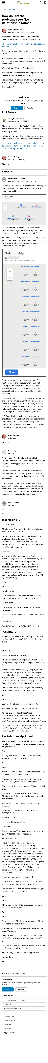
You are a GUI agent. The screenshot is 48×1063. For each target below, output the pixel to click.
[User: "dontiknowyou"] (4, 452)
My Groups (7, 1028)
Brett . (10, 502)
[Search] (41, 2)
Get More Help (8, 1012)
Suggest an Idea (9, 1032)
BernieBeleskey (13, 29)
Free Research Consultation (13, 1008)
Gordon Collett (13, 178)
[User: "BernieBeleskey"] (4, 30)
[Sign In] (45, 2)
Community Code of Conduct (14, 1000)
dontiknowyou (13, 451)
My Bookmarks (24, 1016)
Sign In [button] (17, 108)
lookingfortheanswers (16, 119)
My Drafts (24, 1024)
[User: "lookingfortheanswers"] (4, 120)
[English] (24, 2)
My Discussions (9, 1020)
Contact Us (7, 1004)
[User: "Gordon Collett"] (4, 179)
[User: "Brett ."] (4, 503)
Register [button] (30, 108)
